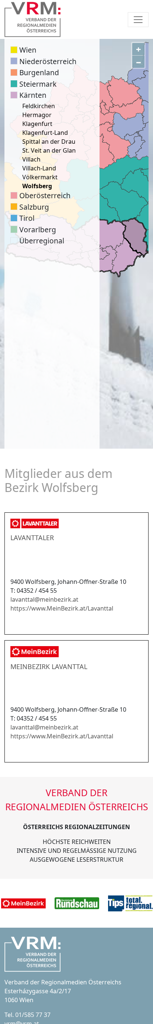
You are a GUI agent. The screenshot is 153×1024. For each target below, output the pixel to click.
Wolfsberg (37, 186)
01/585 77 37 (33, 1015)
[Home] (32, 19)
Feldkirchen (38, 106)
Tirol (27, 218)
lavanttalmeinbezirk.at (44, 599)
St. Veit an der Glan (49, 150)
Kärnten (32, 95)
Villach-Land (39, 168)
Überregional (41, 241)
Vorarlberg (37, 230)
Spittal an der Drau (48, 141)
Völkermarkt (40, 177)
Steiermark (37, 84)
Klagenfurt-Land (45, 133)
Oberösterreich (45, 195)
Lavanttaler (32, 537)
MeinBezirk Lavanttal (48, 666)
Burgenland (39, 72)
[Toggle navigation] (138, 19)
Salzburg (34, 207)
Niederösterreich (47, 61)
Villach (31, 159)
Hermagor (37, 115)
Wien (27, 50)
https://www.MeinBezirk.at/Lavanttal (61, 608)
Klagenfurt (37, 124)
